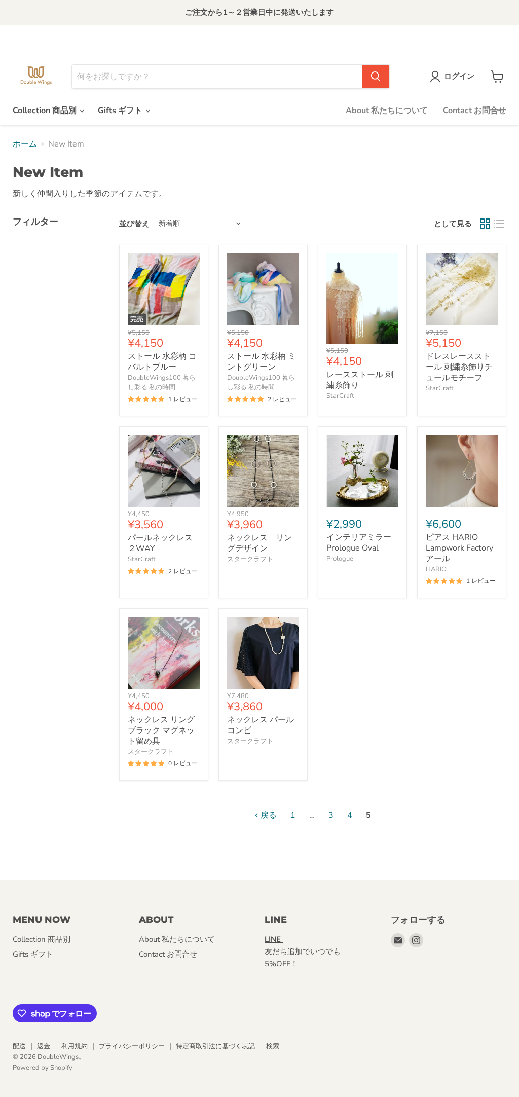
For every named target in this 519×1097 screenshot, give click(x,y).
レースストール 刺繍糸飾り (359, 380)
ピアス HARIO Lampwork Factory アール (459, 548)
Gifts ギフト (121, 110)
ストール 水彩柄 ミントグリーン (261, 362)
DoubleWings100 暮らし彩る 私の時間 (162, 382)
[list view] (499, 223)
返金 (43, 1046)
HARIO (436, 569)
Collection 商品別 (46, 110)
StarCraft (340, 395)
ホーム (25, 144)
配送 (19, 1046)
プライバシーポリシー (132, 1046)
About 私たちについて (387, 110)
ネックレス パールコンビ (260, 725)
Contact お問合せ (474, 110)
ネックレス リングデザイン (259, 543)
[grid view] (485, 223)
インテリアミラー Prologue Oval (362, 543)
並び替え (134, 224)
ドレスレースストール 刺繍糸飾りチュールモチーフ (459, 367)
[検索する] (375, 76)
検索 (272, 1046)
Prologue (339, 558)
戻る (267, 815)
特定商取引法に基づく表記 (215, 1046)
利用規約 (74, 1046)
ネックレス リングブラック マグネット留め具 (161, 730)
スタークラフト (250, 559)
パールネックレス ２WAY (160, 543)
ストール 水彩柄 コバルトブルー (162, 362)
